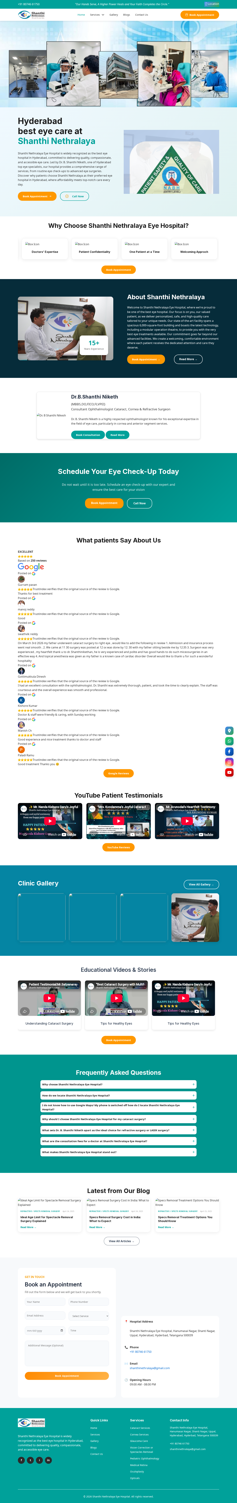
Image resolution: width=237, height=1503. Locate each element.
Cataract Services (140, 1428)
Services (95, 14)
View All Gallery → (201, 884)
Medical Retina (138, 1465)
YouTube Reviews (118, 847)
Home (81, 14)
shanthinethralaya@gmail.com (188, 1449)
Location (213, 4)
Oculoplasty (137, 1471)
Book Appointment (201, 14)
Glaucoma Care (139, 1441)
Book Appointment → (146, 359)
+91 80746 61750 (29, 4)
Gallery (113, 14)
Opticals (135, 1478)
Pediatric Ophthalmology (144, 1458)
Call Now (78, 196)
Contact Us (141, 14)
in (48, 1460)
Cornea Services (139, 1434)
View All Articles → (121, 1241)
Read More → (188, 359)
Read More (118, 435)
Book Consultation (88, 435)
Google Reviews (118, 773)
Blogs (126, 14)
